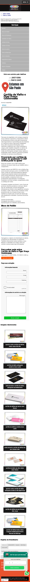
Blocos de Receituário (6, 35)
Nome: (25, 270)
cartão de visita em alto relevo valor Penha (15, 469)
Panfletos (4, 63)
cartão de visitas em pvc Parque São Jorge (14, 510)
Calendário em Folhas (6, 38)
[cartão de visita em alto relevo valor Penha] (14, 459)
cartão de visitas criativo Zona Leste (15, 427)
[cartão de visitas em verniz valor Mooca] (14, 398)
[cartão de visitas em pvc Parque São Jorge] (14, 501)
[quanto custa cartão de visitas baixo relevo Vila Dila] (14, 336)
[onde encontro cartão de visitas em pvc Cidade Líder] (14, 439)
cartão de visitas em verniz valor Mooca (14, 407)
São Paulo (23, 545)
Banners (4, 28)
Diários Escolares (6, 49)
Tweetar (4, 105)
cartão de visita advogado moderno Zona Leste (15, 366)
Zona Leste (4, 547)
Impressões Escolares (7, 59)
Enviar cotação (15, 318)
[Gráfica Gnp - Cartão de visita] (15, 8)
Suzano (17, 545)
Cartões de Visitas (6, 45)
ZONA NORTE (11, 545)
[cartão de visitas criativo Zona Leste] (14, 418)
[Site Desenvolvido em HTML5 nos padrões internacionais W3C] (4, 580)
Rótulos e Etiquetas (6, 66)
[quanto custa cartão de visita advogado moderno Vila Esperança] (14, 480)
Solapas (3, 70)
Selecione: (4, 545)
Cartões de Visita (5, 42)
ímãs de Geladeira (6, 56)
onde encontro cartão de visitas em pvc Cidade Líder (14, 448)
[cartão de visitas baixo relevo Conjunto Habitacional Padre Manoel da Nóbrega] (14, 521)
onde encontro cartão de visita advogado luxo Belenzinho (15, 386)
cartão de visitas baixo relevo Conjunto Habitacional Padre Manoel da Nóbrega (15, 531)
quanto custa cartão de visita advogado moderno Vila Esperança (15, 489)
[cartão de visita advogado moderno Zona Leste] (14, 356)
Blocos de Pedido (5, 31)
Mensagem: (22, 295)
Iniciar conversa (14, 567)
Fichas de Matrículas (6, 52)
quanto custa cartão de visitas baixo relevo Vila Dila (15, 345)
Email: (25, 275)
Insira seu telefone (15, 559)
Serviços (15, 25)
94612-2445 (7, 15)
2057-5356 (6, 14)
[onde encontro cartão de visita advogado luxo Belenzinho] (14, 377)
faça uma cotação (7, 258)
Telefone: (24, 280)
